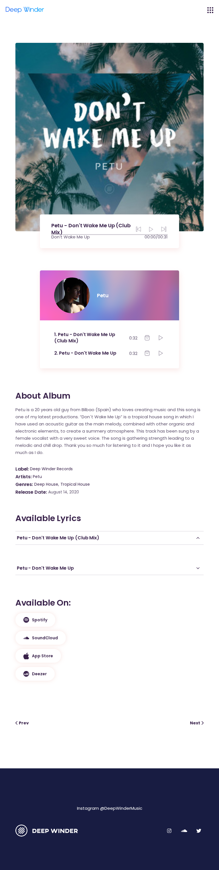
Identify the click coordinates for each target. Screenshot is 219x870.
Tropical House (75, 484)
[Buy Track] (147, 337)
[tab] (109, 538)
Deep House (46, 484)
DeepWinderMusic (123, 808)
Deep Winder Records (51, 469)
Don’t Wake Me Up (70, 237)
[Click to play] (161, 338)
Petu (37, 476)
